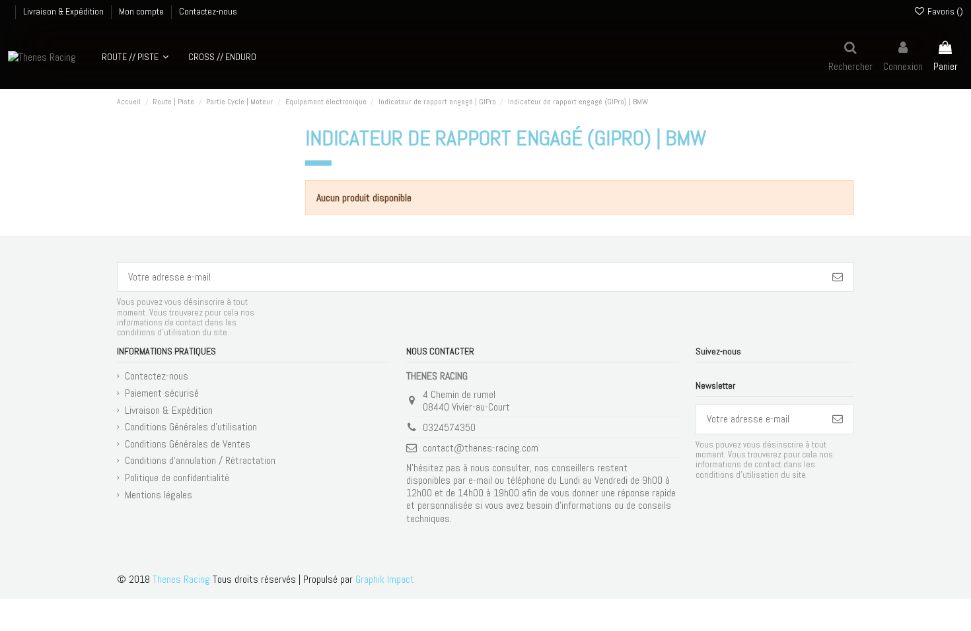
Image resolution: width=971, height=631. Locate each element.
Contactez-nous (208, 11)
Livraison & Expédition (64, 11)
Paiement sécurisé (162, 393)
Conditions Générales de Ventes (187, 444)
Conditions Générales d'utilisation (191, 426)
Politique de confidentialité (177, 477)
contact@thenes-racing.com (480, 448)
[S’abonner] (837, 277)
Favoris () (944, 11)
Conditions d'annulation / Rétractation (200, 460)
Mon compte (142, 11)
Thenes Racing (181, 579)
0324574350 (449, 427)
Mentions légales (158, 494)
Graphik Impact (384, 579)
